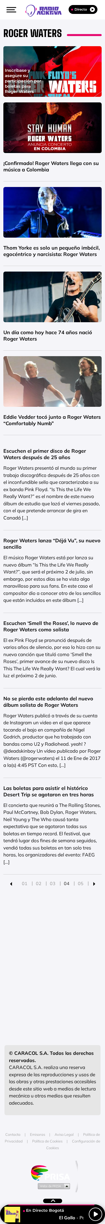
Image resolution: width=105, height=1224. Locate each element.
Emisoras (37, 1134)
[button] (10, 9)
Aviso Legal (64, 1134)
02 (38, 883)
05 (80, 883)
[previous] (11, 883)
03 (52, 883)
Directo (80, 9)
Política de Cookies (47, 1141)
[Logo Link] (46, 10)
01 (24, 883)
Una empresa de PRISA (52, 1172)
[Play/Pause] (95, 1214)
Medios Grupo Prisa (53, 1186)
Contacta (12, 1134)
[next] (94, 883)
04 (66, 883)
